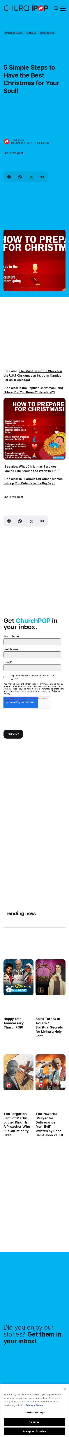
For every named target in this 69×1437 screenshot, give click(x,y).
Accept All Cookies (34, 1431)
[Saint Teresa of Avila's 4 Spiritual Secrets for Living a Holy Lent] (51, 977)
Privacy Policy (34, 1405)
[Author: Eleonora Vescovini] (40, 989)
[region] (34, 1410)
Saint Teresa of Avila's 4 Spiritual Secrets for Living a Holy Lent (49, 1027)
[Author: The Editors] (6, 142)
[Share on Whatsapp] (20, 176)
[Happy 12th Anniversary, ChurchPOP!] (18, 977)
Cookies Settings (34, 1412)
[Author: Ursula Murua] (8, 989)
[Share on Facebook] (9, 176)
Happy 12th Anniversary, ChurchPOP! (13, 1023)
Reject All (34, 1421)
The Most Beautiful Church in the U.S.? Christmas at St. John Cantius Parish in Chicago (32, 375)
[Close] (65, 1389)
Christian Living (13, 32)
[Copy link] (42, 176)
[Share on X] (31, 176)
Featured (31, 32)
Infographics (47, 32)
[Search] (56, 8)
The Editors (17, 140)
